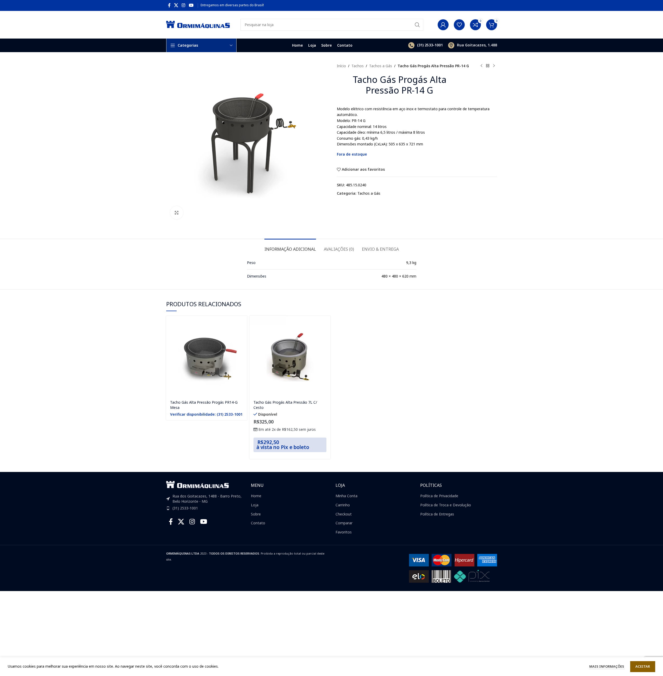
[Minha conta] (443, 25)
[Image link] (197, 484)
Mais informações (607, 666)
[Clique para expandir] (176, 212)
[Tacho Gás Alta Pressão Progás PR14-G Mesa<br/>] (206, 356)
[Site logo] (198, 24)
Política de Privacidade (439, 495)
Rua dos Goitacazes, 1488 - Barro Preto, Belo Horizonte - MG (206, 499)
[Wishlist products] (459, 25)
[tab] (290, 247)
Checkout (344, 514)
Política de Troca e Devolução (445, 504)
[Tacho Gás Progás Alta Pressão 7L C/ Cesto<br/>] (290, 356)
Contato (258, 522)
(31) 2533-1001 (185, 508)
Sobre (256, 514)
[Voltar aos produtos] (488, 66)
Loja (254, 504)
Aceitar (642, 666)
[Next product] (494, 66)
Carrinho (343, 504)
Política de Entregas (437, 514)
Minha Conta (346, 495)
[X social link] (176, 5)
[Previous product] (481, 66)
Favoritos (344, 532)
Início (341, 65)
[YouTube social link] (191, 5)
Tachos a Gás (380, 65)
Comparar (344, 522)
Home (256, 495)
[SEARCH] (417, 25)
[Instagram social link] (183, 5)
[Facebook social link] (169, 5)
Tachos (357, 65)
